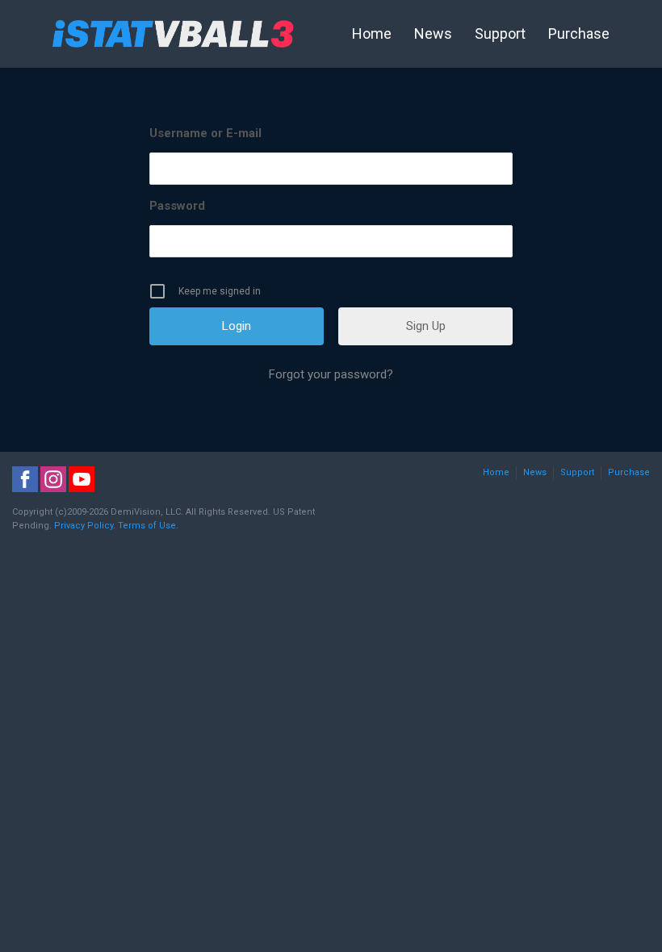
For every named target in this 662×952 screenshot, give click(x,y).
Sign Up (426, 326)
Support (500, 33)
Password (177, 205)
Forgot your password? (331, 374)
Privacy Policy (83, 525)
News (433, 33)
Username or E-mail (205, 133)
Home (372, 33)
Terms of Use (147, 525)
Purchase (579, 33)
